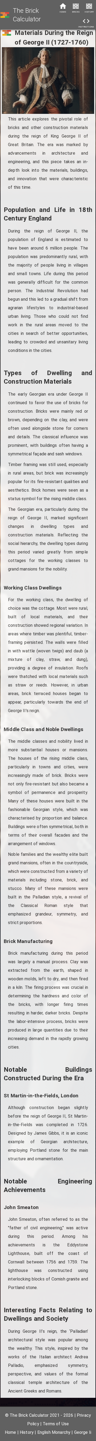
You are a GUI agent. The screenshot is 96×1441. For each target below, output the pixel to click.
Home (62, 12)
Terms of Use (56, 1423)
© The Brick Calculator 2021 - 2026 (39, 1415)
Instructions (86, 27)
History (89, 12)
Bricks (75, 12)
